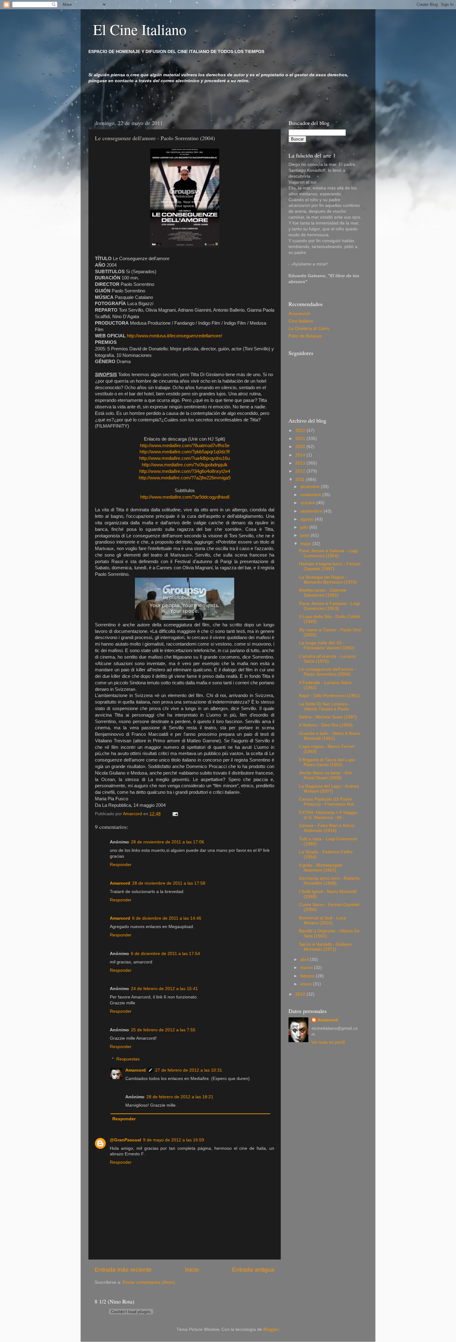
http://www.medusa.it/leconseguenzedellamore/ (174, 335)
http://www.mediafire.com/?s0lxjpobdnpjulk (185, 464)
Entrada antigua (253, 1269)
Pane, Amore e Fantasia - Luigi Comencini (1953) (329, 606)
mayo (306, 543)
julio (304, 527)
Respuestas (128, 1059)
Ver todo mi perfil (328, 1042)
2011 (300, 479)
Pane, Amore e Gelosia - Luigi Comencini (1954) (328, 553)
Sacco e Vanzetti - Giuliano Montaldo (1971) (325, 947)
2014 (300, 455)
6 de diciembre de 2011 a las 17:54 (165, 953)
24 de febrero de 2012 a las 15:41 (164, 988)
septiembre (312, 511)
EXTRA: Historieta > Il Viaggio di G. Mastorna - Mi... (328, 815)
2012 (300, 471)
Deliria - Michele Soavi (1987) (328, 717)
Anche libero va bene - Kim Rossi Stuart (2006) (325, 775)
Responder (121, 864)
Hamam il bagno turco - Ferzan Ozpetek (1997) (329, 566)
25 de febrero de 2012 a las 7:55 (163, 1030)
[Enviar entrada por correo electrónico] (174, 813)
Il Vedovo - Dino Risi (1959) (326, 725)
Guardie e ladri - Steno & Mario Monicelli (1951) (329, 736)
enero (306, 984)
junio (305, 535)
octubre (308, 502)
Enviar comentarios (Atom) (149, 1282)
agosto (307, 519)
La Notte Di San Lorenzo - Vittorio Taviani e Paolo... (325, 706)
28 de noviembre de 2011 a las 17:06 (167, 842)
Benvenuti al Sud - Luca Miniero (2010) (322, 920)
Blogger (270, 1329)
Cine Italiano (300, 321)
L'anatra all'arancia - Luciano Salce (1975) (327, 659)
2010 (300, 994)
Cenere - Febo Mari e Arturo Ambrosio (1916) (327, 828)
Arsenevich (299, 313)
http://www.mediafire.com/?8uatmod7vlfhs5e (185, 445)
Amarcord (120, 883)
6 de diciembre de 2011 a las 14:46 (166, 918)
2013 (300, 463)
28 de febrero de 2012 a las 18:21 (179, 1097)
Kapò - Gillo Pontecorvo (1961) (329, 695)
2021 (300, 438)
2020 (300, 446)
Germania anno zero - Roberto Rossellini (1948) (329, 881)
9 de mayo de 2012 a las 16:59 (173, 1140)
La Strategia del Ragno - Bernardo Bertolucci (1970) (328, 579)
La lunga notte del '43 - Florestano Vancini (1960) (326, 645)
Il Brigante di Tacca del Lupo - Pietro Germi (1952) (328, 762)
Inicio (192, 1269)
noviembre (311, 494)
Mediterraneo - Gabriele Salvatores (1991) (322, 593)
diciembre (310, 486)
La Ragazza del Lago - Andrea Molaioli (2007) (329, 788)
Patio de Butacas (305, 336)
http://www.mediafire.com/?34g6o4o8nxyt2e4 (184, 471)
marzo (307, 967)
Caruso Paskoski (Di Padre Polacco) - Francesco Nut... (328, 802)
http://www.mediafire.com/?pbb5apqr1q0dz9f (185, 451)
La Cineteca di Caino (308, 328)
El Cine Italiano (139, 29)
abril (305, 959)
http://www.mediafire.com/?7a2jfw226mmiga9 (184, 477)
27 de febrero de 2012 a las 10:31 (188, 1070)
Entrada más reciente (123, 1269)
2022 (300, 430)
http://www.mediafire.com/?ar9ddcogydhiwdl (184, 497)
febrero (308, 976)
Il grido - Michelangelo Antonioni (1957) (320, 868)
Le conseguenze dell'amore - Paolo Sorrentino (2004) (327, 672)
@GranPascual (125, 1140)
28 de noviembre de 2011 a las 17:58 (168, 883)
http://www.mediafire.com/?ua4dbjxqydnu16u (184, 458)
